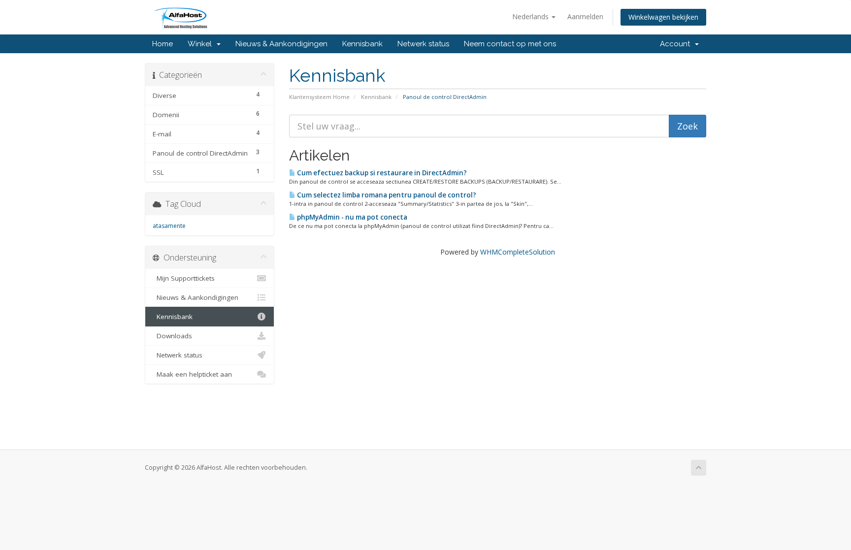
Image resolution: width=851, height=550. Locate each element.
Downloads (172, 335)
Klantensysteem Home (319, 96)
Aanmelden (585, 16)
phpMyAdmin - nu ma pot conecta (351, 217)
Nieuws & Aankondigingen (281, 43)
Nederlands (531, 16)
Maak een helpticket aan (192, 374)
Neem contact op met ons (510, 43)
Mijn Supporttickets (184, 278)
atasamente (169, 226)
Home (162, 43)
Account (677, 43)
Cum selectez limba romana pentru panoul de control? (385, 195)
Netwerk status (423, 43)
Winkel (202, 43)
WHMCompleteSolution (517, 252)
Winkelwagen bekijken (663, 17)
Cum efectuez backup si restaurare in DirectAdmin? (381, 172)
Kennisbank (362, 43)
